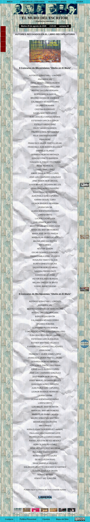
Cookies (46, 519)
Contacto (9, 519)
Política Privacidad (28, 519)
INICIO (10, 2)
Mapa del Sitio (62, 519)
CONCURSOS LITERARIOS (32, 2)
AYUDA (79, 2)
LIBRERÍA (45, 497)
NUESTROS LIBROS (57, 2)
